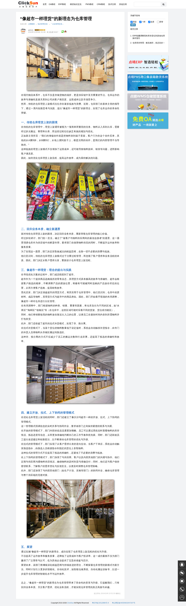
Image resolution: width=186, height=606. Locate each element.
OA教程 (52, 4)
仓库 (152, 22)
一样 (143, 22)
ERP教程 (62, 4)
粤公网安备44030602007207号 (123, 603)
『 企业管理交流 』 (57, 24)
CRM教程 (101, 4)
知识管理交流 (43, 24)
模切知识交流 (75, 4)
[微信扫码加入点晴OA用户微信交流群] (182, 573)
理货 (135, 22)
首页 (45, 4)
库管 (161, 22)
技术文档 (112, 4)
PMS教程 (89, 4)
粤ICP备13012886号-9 (100, 603)
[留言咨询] (182, 581)
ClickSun (70, 603)
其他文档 (123, 4)
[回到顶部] (182, 597)
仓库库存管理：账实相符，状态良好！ (148, 43)
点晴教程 (31, 24)
